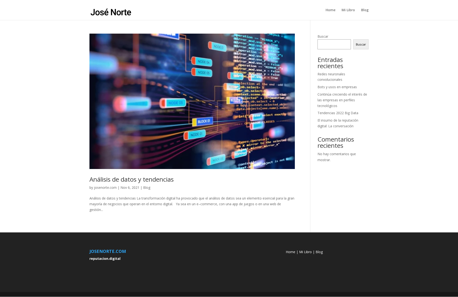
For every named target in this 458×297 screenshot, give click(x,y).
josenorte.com (105, 187)
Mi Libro (348, 10)
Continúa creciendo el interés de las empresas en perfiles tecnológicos (342, 100)
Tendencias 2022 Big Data (337, 113)
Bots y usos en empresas (337, 87)
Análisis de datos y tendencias (131, 179)
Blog (365, 10)
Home (330, 10)
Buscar (322, 36)
